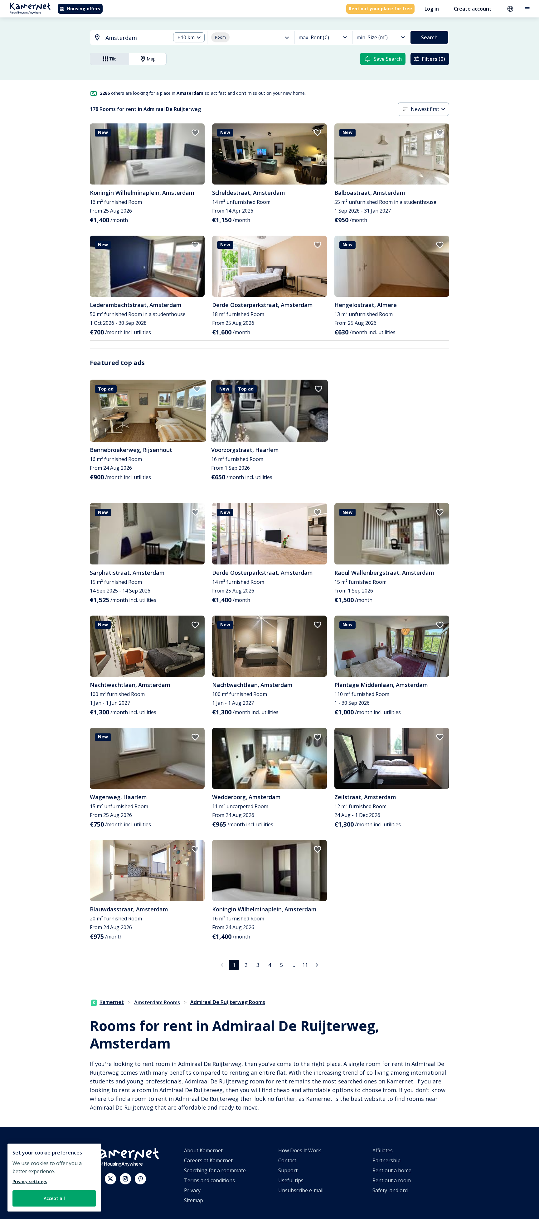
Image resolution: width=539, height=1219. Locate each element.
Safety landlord (390, 1190)
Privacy (192, 1190)
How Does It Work (299, 1150)
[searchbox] (136, 38)
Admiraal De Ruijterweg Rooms (227, 1002)
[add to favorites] (195, 132)
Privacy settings (29, 1181)
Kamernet (112, 1002)
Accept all (54, 1198)
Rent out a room (391, 1180)
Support (288, 1170)
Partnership (386, 1160)
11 (305, 965)
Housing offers (83, 9)
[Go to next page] (317, 965)
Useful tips (290, 1180)
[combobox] (126, 38)
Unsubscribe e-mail (300, 1190)
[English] (510, 8)
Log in (432, 8)
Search (429, 37)
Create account (473, 8)
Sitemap (193, 1200)
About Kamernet (203, 1150)
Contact (287, 1160)
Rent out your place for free (380, 9)
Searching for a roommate (215, 1170)
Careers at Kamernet (208, 1160)
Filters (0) (433, 58)
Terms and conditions (209, 1180)
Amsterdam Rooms (157, 1002)
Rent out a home (391, 1170)
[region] (54, 1178)
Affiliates (382, 1150)
